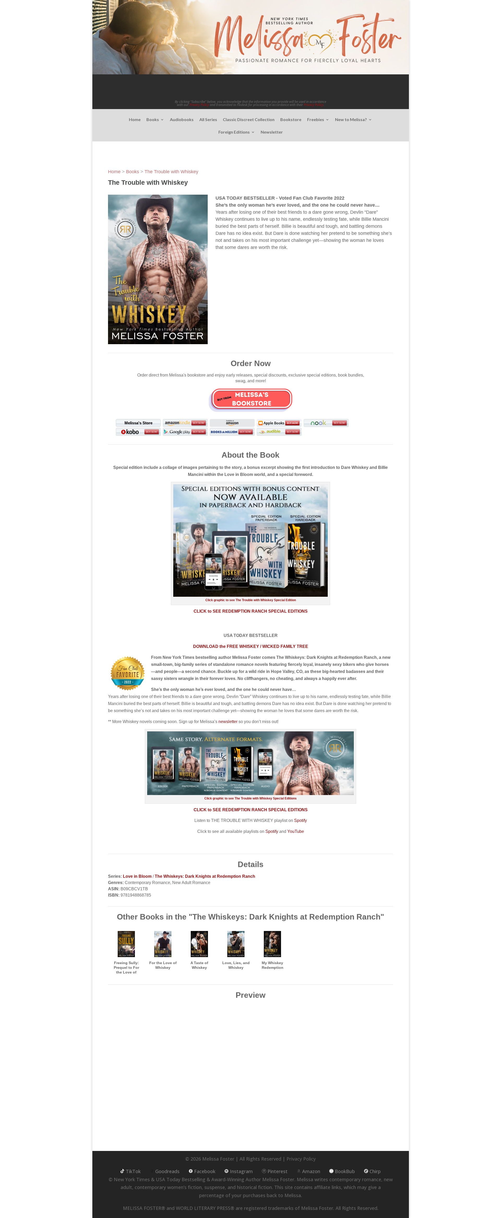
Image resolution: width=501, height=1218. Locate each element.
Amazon (311, 1171)
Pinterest (277, 1171)
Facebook (204, 1171)
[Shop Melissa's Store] (250, 400)
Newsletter (272, 132)
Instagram (241, 1171)
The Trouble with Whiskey (171, 171)
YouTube (295, 831)
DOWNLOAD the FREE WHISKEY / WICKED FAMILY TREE (250, 646)
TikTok (133, 1171)
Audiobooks (182, 120)
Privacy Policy (199, 105)
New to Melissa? (351, 120)
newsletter (227, 721)
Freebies (315, 120)
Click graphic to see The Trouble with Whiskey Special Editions (250, 798)
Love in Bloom (137, 876)
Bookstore (290, 120)
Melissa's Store (138, 423)
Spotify (300, 820)
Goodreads (167, 1171)
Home (135, 120)
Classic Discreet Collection (249, 120)
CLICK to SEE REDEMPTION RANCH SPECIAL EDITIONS (251, 611)
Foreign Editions (234, 132)
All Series (208, 120)
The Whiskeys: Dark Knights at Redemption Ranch (205, 876)
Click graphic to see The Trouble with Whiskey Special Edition (250, 600)
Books (152, 120)
